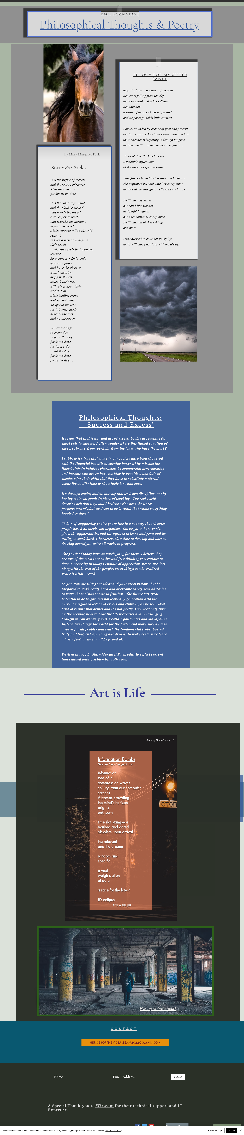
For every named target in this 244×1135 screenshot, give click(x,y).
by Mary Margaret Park (82, 154)
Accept (232, 1130)
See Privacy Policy (113, 1130)
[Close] (240, 1130)
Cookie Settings (215, 1130)
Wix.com (104, 1106)
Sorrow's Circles (68, 167)
